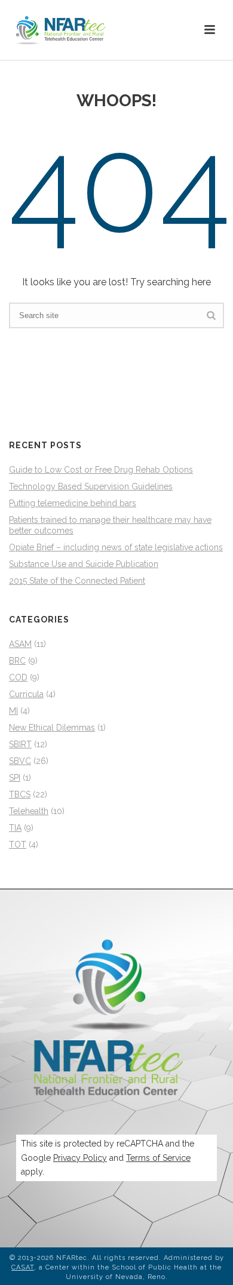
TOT (17, 844)
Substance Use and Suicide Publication (83, 564)
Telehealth (28, 811)
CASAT (22, 1267)
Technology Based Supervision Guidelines (91, 486)
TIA (15, 828)
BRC (17, 660)
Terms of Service (158, 1158)
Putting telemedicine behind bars (72, 503)
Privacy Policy (80, 1158)
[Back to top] (206, 1262)
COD (18, 677)
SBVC (20, 761)
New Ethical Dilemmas (52, 727)
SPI (14, 777)
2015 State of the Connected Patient (77, 581)
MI (13, 711)
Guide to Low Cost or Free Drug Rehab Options (101, 469)
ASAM (20, 644)
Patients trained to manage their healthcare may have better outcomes (110, 525)
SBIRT (20, 744)
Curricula (26, 694)
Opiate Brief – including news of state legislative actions (116, 547)
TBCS (19, 794)
